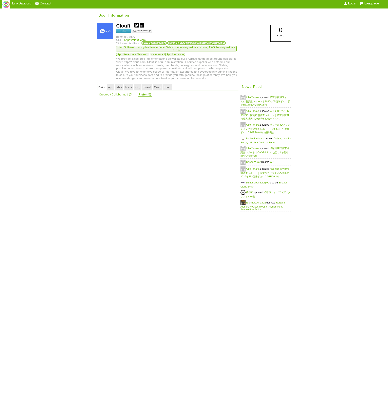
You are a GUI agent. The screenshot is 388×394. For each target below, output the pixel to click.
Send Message (143, 31)
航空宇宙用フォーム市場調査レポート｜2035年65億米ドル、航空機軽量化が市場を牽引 (265, 101)
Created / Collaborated (116, 94)
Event (147, 87)
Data (101, 87)
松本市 (250, 192)
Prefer (145, 94)
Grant (157, 87)
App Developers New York (132, 54)
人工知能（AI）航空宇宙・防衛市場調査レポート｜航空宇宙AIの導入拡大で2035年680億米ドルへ (264, 115)
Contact (45, 3)
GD (272, 162)
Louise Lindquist (255, 138)
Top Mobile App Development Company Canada (196, 43)
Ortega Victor (253, 162)
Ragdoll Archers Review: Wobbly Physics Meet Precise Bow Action (262, 206)
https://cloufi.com (135, 39)
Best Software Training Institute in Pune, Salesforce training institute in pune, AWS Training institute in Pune (176, 49)
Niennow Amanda (256, 202)
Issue (128, 87)
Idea (119, 87)
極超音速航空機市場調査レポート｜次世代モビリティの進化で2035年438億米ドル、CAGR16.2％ (264, 172)
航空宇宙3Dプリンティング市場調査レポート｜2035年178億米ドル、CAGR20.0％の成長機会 (265, 128)
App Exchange (175, 54)
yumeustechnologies (258, 182)
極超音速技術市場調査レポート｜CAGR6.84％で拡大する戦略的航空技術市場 (264, 152)
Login (351, 3)
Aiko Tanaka (253, 97)
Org (137, 87)
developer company (153, 43)
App (110, 87)
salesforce (157, 54)
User (167, 87)
